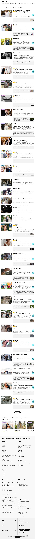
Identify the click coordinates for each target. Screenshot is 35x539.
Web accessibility (22, 536)
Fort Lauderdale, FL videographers (6, 494)
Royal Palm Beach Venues (21, 489)
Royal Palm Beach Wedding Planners (23, 485)
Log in (20, 524)
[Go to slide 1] (4, 374)
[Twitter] (22, 532)
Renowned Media (20, 442)
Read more (28, 34)
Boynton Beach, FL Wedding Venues (23, 513)
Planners (25, 3)
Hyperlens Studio (4, 447)
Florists (19, 3)
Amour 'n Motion (20, 465)
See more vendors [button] (17, 412)
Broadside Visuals (20, 451)
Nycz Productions (4, 470)
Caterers (16, 3)
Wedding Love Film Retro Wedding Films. (7, 461)
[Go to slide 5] (7, 374)
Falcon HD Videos (4, 469)
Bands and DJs (29, 3)
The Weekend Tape (4, 451)
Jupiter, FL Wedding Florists (21, 505)
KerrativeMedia (4, 446)
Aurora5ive (3, 445)
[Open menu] (2, 1)
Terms (11, 536)
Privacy (8, 536)
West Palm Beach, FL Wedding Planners (7, 505)
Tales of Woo (20, 446)
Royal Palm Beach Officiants (5, 485)
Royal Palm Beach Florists (21, 486)
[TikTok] (25, 532)
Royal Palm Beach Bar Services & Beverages (7, 486)
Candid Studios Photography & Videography (24, 447)
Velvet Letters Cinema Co (5, 460)
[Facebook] (19, 532)
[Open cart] (32, 1)
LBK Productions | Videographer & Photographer (8, 465)
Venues (3, 3)
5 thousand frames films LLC (22, 461)
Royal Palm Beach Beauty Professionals (7, 490)
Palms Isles (19, 455)
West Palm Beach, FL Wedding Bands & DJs (7, 501)
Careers (3, 525)
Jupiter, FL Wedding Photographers (6, 512)
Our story (3, 522)
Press (2, 526)
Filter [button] (18, 536)
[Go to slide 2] (5, 374)
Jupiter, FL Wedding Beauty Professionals (23, 501)
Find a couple (21, 525)
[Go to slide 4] (6, 374)
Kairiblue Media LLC (4, 442)
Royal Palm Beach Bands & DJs (22, 484)
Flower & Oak (20, 460)
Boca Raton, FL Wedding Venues (22, 512)
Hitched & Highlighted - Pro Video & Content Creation (9, 455)
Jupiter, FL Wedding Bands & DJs (6, 500)
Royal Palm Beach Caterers (5, 489)
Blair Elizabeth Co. (4, 464)
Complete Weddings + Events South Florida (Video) (25, 445)
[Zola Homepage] (5, 1)
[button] (10, 11)
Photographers (7, 3)
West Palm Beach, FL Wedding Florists (23, 506)
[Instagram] (23, 532)
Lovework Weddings (21, 456)
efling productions (4, 471)
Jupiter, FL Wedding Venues (21, 511)
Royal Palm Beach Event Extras (6, 484)
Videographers (12, 3)
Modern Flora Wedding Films (5, 456)
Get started (21, 529)
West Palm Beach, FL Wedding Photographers (8, 511)
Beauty (22, 3)
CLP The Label (20, 464)
